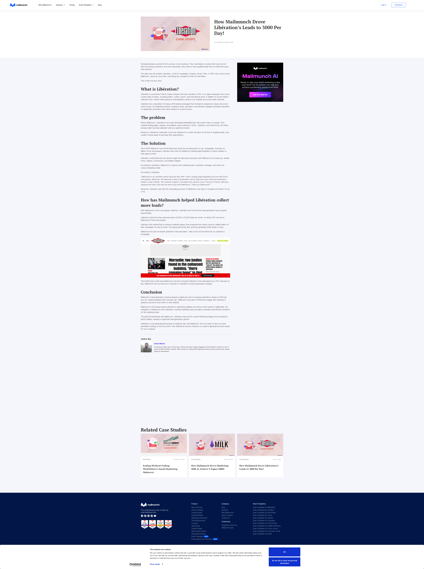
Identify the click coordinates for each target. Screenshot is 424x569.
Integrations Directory (229, 525)
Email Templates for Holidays (263, 510)
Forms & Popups (197, 510)
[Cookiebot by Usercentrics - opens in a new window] (135, 564)
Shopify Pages (196, 528)
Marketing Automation (199, 518)
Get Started (398, 5)
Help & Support (227, 515)
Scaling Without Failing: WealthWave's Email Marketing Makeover (160, 469)
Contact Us (226, 518)
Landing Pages (196, 513)
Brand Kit (225, 510)
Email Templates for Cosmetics (264, 520)
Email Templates (197, 536)
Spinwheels (195, 526)
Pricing (72, 5)
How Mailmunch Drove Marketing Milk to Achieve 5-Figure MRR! (209, 467)
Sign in (383, 5)
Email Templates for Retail (262, 534)
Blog (99, 5)
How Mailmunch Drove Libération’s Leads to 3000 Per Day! (258, 467)
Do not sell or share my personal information (284, 562)
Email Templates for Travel (262, 515)
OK (284, 552)
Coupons (194, 523)
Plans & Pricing (196, 507)
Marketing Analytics (198, 534)
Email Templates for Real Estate (264, 513)
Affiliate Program (228, 528)
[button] (60, 5)
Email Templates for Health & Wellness (267, 526)
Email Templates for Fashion (263, 518)
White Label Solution (198, 531)
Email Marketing (197, 515)
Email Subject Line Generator (201, 539)
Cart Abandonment (198, 520)
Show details (155, 564)
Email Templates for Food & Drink (265, 523)
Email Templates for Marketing (264, 507)
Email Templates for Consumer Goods (266, 531)
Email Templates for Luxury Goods (265, 528)
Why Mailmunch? (45, 5)
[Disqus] (185, 387)
